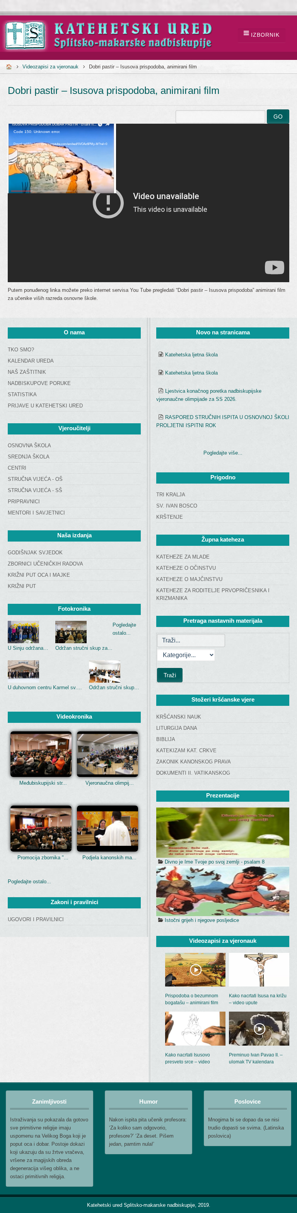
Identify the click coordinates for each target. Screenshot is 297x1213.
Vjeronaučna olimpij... (109, 783)
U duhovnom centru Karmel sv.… (45, 687)
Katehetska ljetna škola (191, 355)
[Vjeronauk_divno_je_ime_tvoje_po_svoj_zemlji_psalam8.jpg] (222, 833)
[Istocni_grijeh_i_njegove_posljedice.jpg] (222, 891)
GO (278, 116)
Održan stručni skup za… (84, 648)
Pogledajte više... (222, 453)
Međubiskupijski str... (43, 783)
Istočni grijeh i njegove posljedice (202, 920)
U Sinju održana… (28, 648)
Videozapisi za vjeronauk (50, 67)
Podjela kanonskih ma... (109, 857)
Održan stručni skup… (114, 687)
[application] (148, 203)
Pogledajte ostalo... (29, 881)
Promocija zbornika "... (42, 857)
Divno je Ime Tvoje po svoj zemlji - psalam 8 (215, 862)
